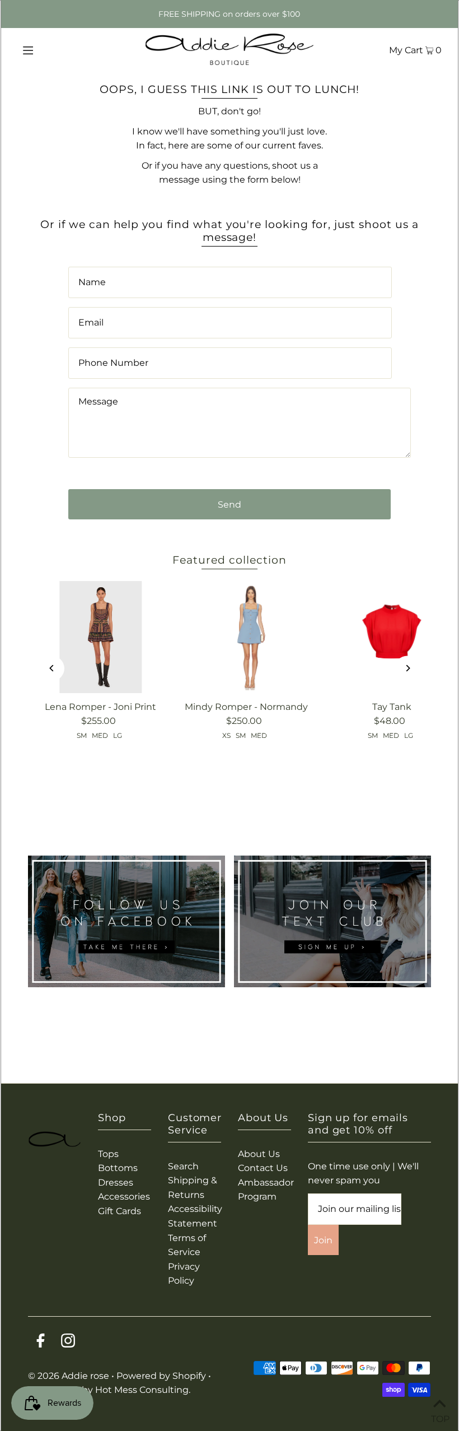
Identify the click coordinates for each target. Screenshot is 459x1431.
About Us (259, 1154)
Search (183, 1166)
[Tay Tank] (392, 637)
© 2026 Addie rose (69, 1375)
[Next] (407, 668)
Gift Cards (119, 1211)
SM (82, 735)
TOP (439, 1417)
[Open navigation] (52, 49)
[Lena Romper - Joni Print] (101, 637)
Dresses (115, 1182)
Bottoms (118, 1168)
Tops (108, 1154)
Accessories (124, 1196)
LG (117, 735)
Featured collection (229, 560)
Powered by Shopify (161, 1375)
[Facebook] (41, 1343)
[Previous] (51, 668)
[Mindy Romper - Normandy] (246, 637)
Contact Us (263, 1168)
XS (226, 735)
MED (100, 735)
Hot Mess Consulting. (142, 1389)
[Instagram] (68, 1343)
